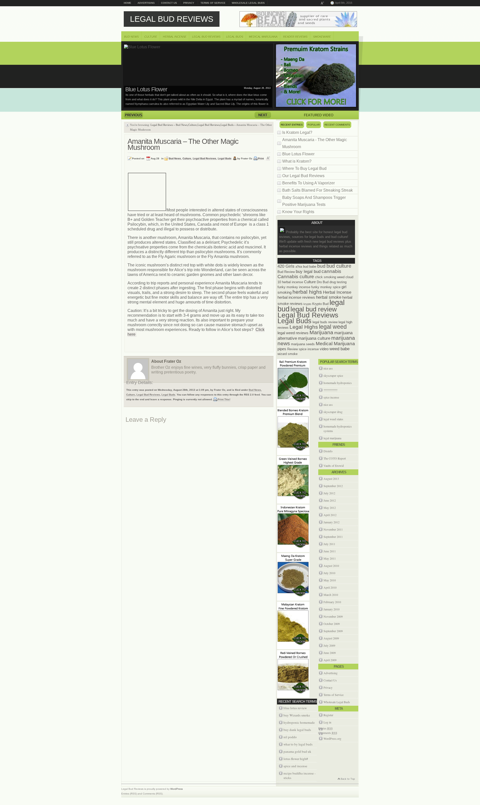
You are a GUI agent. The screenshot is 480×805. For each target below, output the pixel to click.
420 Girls (286, 266)
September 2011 (333, 537)
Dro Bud (322, 282)
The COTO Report (335, 458)
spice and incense (295, 766)
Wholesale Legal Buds (248, 3)
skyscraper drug (333, 412)
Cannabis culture (296, 276)
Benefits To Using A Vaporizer (308, 183)
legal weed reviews (293, 333)
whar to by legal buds (298, 744)
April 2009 (330, 660)
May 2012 (330, 508)
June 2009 (330, 653)
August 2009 (331, 638)
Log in (327, 722)
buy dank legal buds (297, 729)
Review (292, 349)
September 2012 (333, 486)
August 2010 (331, 566)
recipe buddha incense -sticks (300, 775)
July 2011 (329, 544)
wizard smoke (288, 354)
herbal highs (307, 292)
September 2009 (333, 631)
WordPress (176, 788)
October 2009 (332, 624)
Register (328, 715)
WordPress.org (332, 738)
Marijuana (321, 332)
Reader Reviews (295, 36)
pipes (282, 349)
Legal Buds (234, 36)
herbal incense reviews (296, 297)
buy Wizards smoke (297, 715)
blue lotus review (295, 708)
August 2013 (331, 479)
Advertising (146, 3)
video (324, 349)
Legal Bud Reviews (171, 19)
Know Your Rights (298, 212)
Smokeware (322, 36)
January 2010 (332, 609)
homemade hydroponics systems (338, 428)
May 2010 (330, 580)
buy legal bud (308, 271)
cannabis (331, 271)
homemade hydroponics (338, 383)
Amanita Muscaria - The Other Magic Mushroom (314, 143)
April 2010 (330, 587)
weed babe (340, 348)
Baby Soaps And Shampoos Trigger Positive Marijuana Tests (314, 201)
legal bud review (313, 309)
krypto (307, 303)
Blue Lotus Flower (298, 154)
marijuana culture (314, 338)
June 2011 (330, 551)
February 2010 (332, 602)
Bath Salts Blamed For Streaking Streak (317, 190)
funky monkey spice (325, 287)
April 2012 (330, 515)
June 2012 (330, 500)
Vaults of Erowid (334, 466)
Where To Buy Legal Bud (304, 168)
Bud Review (286, 272)
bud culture (338, 266)
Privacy (188, 3)
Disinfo (328, 451)
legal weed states (333, 419)
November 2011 (333, 529)
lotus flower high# (296, 758)
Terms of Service (213, 3)
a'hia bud (302, 266)
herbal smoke (328, 297)
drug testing (338, 282)
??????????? (330, 390)
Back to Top (346, 779)
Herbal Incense (174, 36)
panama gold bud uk (297, 751)
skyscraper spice (333, 375)
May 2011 (330, 558)
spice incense (309, 349)
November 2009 (333, 616)
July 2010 (329, 573)
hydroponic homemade (299, 722)
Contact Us (169, 3)
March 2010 (331, 595)
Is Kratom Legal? (297, 132)
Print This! (224, 399)
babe (312, 266)
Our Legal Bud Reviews (303, 176)
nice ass (328, 368)
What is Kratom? (144, 89)
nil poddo (290, 737)
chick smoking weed (329, 277)
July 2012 (329, 493)
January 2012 (332, 522)
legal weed (333, 326)
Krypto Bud (320, 304)
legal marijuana (332, 438)
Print (261, 158)
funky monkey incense (294, 287)
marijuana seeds (303, 344)
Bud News (131, 36)
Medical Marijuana (263, 36)
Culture (150, 36)
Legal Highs (304, 327)
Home (127, 3)
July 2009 (329, 645)
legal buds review (325, 322)
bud (321, 266)
